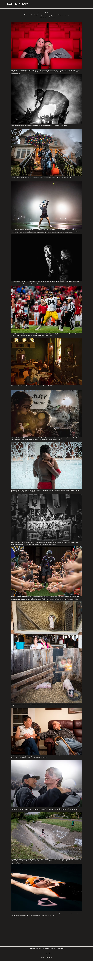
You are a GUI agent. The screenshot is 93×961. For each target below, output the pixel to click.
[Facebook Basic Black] (44, 953)
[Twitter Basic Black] (46, 953)
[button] (87, 4)
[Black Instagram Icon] (49, 953)
